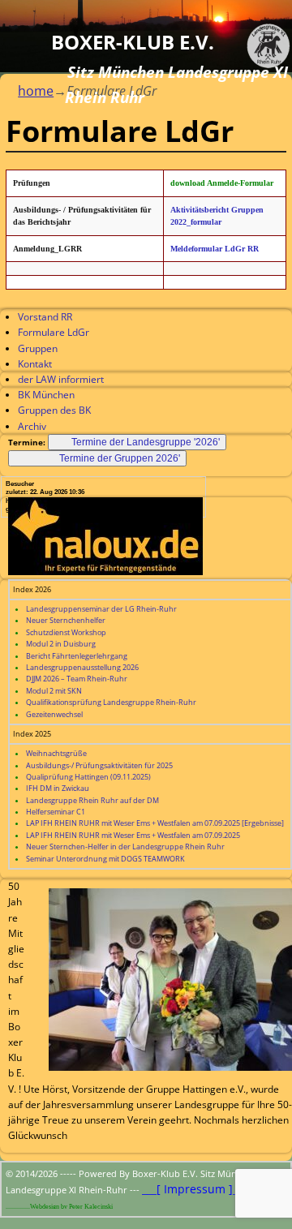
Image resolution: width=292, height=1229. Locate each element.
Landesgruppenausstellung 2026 (82, 667)
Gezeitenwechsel (54, 714)
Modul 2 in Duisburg (61, 643)
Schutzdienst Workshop (66, 632)
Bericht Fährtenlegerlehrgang (76, 656)
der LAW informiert (61, 379)
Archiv (32, 426)
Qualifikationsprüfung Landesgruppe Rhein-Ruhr (111, 702)
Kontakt (35, 364)
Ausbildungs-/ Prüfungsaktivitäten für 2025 (99, 765)
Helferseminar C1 (55, 811)
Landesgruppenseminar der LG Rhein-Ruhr (101, 609)
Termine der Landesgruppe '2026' (145, 442)
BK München (46, 395)
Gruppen (38, 348)
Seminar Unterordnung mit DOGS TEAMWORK (105, 858)
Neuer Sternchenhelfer (65, 620)
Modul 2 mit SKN (54, 690)
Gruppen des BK (54, 410)
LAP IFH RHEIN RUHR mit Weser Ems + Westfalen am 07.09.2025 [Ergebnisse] (155, 823)
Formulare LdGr (53, 332)
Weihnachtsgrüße (56, 753)
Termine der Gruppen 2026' (119, 458)
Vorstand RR (45, 317)
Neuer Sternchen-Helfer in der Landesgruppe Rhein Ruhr (125, 846)
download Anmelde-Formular (221, 182)
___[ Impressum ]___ (194, 1189)
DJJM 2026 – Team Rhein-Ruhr (76, 678)
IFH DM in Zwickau (57, 788)
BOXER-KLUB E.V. (132, 41)
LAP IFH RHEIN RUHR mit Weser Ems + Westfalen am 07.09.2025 (133, 835)
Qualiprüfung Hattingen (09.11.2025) (88, 776)
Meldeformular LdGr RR (214, 248)
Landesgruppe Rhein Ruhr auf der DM (92, 800)
